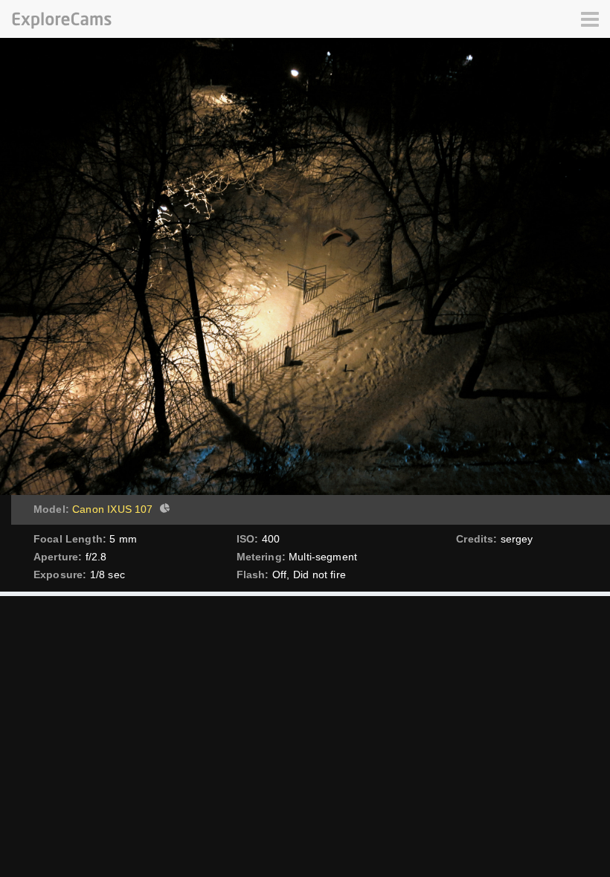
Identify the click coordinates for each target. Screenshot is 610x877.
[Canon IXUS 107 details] (163, 509)
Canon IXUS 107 (112, 509)
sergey (517, 539)
